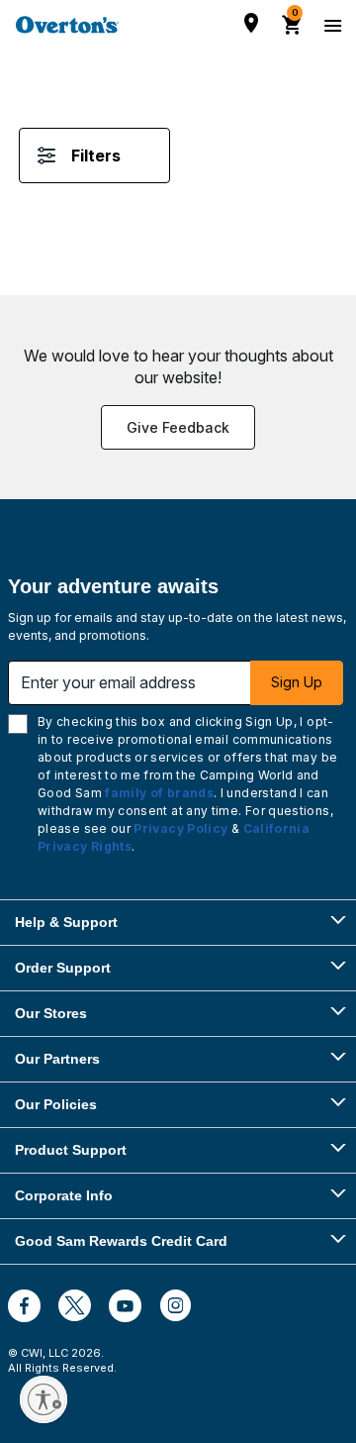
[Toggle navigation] (330, 25)
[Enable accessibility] (43, 1399)
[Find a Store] (251, 23)
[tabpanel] (178, 176)
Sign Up (296, 681)
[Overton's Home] (67, 25)
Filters (96, 155)
